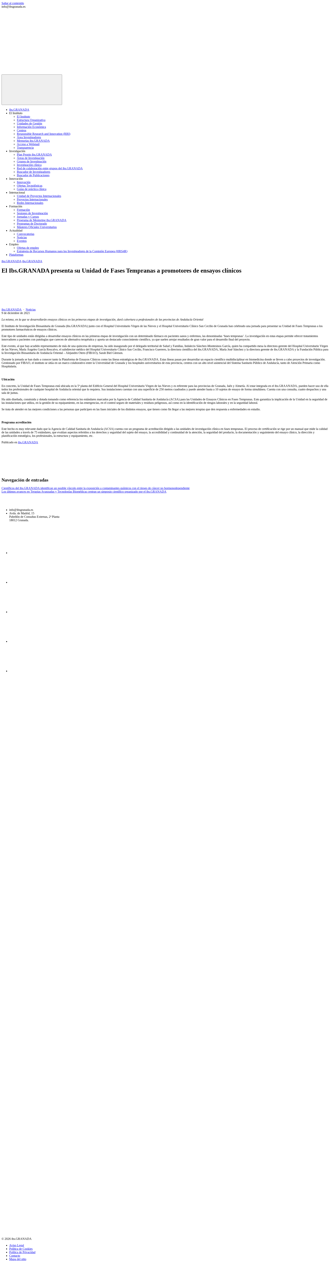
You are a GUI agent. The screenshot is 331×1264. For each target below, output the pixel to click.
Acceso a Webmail (28, 144)
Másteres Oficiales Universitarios (37, 227)
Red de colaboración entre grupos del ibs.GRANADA (50, 168)
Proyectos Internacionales (32, 199)
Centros (21, 130)
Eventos (22, 240)
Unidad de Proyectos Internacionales (39, 196)
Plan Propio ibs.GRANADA (34, 154)
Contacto (14, 1255)
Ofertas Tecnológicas (29, 185)
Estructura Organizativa (31, 120)
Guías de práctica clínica (31, 189)
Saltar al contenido (13, 3)
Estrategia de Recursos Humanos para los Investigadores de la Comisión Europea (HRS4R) (72, 251)
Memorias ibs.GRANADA (33, 140)
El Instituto (23, 116)
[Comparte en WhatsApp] (205, 471)
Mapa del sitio (17, 1259)
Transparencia (25, 147)
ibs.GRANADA (19, 109)
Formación (23, 209)
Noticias (22, 237)
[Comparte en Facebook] (30, 471)
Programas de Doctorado (32, 223)
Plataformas (16, 254)
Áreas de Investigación (30, 158)
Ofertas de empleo (28, 247)
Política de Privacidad (22, 1252)
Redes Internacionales (30, 202)
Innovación (23, 182)
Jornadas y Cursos (28, 216)
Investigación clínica (29, 165)
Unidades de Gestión (29, 123)
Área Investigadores (29, 137)
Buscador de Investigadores (33, 171)
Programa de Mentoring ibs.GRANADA (41, 220)
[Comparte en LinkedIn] (146, 471)
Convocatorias (25, 234)
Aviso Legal (16, 1245)
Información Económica (31, 127)
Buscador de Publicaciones (33, 175)
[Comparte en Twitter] (88, 471)
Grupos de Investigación (31, 161)
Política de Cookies (21, 1248)
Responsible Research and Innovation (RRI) (43, 133)
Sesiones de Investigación (32, 213)
